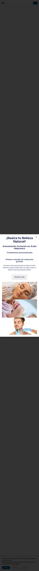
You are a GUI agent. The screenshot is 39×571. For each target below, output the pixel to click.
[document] (19, 285)
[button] (36, 237)
